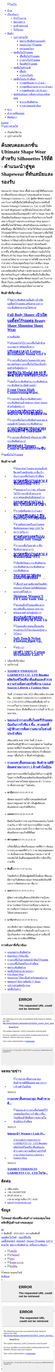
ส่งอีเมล (5, 1276)
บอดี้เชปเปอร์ (8, 1241)
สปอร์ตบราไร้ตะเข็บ (18, 956)
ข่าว (9, 109)
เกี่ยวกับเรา (13, 14)
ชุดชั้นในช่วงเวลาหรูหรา (20, 971)
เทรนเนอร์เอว (27, 48)
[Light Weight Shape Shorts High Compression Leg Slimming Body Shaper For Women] (27, 406)
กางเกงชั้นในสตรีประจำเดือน (22, 963)
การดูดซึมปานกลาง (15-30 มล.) (36, 86)
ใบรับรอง (18, 29)
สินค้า (10, 33)
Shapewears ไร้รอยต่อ (31, 45)
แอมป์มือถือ (24, 1237)
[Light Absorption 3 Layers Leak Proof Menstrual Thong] (27, 511)
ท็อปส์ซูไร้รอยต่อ (28, 64)
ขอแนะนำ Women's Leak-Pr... (26, 1133)
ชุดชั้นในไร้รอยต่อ (23, 52)
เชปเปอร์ (20, 1241)
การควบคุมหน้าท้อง (30, 105)
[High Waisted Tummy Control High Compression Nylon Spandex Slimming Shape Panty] (27, 423)
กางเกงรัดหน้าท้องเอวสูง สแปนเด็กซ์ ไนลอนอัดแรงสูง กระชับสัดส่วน (26, 431)
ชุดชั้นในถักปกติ (22, 67)
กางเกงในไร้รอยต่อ (30, 60)
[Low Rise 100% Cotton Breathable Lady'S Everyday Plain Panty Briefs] (18, 647)
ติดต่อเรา (12, 117)
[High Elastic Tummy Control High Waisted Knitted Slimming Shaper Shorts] (27, 441)
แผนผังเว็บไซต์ (8, 1237)
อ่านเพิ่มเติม (13, 336)
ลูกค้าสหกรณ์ (20, 26)
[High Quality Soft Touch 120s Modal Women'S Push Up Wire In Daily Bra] (30, 532)
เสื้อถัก (23, 71)
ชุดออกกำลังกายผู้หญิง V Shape (23, 981)
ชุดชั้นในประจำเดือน (24, 79)
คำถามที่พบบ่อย (15, 113)
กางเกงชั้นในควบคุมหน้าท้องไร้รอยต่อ (27, 959)
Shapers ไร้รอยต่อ (36, 1241)
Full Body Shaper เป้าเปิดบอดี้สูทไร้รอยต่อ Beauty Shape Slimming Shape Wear (27, 322)
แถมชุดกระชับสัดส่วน (18, 952)
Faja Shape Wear (15, 974)
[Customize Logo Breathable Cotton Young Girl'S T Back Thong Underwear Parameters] (27, 346)
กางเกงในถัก (26, 75)
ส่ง (2, 1229)
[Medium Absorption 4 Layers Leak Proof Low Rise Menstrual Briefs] (30, 476)
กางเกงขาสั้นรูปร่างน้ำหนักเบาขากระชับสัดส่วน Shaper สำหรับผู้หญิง (27, 413)
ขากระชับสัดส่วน (29, 102)
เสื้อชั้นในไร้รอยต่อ (30, 56)
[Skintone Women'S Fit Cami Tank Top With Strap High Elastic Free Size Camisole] (30, 591)
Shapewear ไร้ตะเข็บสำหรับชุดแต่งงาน (27, 977)
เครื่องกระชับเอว (38, 1245)
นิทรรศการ (19, 22)
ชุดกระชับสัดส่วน (16, 967)
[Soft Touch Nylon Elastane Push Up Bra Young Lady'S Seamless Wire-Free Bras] (30, 634)
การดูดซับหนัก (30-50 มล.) (33, 90)
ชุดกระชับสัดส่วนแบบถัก (33, 41)
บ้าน (9, 10)
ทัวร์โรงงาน (19, 18)
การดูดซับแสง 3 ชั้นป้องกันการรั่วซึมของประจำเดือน (29, 518)
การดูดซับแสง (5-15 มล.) (32, 83)
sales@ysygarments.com (19, 1202)
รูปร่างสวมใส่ (20, 37)
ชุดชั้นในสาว (14, 989)
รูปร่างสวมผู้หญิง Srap (18, 985)
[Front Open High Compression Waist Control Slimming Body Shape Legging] (27, 385)
